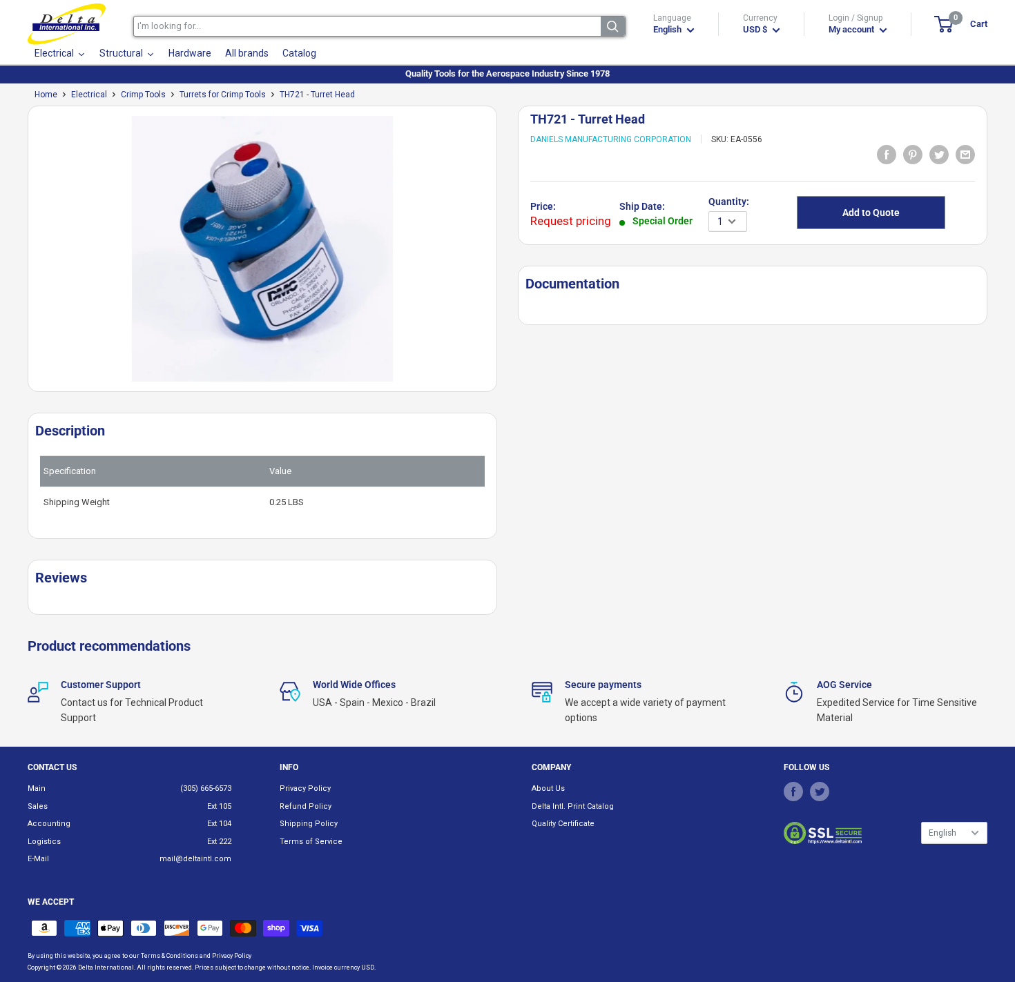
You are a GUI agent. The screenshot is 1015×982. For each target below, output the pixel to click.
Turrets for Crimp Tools (223, 94)
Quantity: (728, 201)
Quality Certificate (563, 823)
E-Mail (38, 858)
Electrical (89, 94)
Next (504, 254)
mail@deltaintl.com (195, 858)
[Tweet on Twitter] (939, 154)
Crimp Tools (143, 94)
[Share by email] (965, 154)
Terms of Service (311, 841)
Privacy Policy (305, 788)
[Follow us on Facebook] (793, 791)
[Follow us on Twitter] (819, 791)
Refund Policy (305, 806)
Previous (21, 254)
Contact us (52, 767)
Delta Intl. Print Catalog (573, 806)
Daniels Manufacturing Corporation (610, 139)
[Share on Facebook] (886, 154)
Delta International (106, 967)
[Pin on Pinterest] (912, 154)
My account (852, 29)
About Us (548, 788)
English (942, 833)
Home (46, 94)
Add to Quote (871, 212)
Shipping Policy (309, 823)
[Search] (613, 26)
